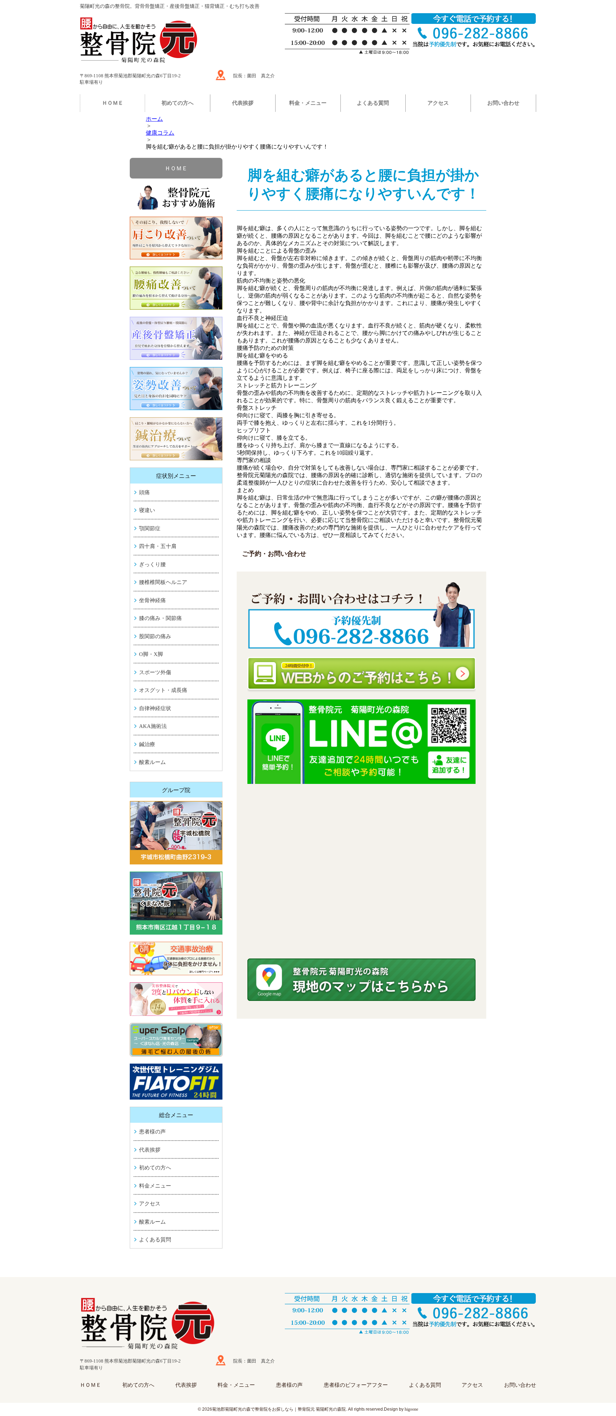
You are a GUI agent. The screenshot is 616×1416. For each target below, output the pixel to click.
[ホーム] (178, 41)
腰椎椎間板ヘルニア (163, 582)
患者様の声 (152, 1132)
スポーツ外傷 (155, 672)
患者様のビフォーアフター (356, 1385)
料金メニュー (155, 1186)
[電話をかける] (473, 1311)
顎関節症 (149, 528)
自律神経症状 (155, 708)
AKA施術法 (153, 726)
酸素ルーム (152, 762)
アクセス (438, 103)
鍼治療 (147, 744)
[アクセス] (220, 74)
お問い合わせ (503, 103)
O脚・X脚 (151, 654)
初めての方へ (177, 103)
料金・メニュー (308, 103)
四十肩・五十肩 (157, 546)
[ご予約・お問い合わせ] (361, 616)
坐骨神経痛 (152, 600)
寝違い (147, 510)
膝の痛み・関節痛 (160, 618)
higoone (411, 1409)
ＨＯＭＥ (112, 103)
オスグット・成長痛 (163, 690)
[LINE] (361, 741)
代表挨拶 (242, 103)
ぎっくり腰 (152, 564)
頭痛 (144, 492)
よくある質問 (373, 103)
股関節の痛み (155, 636)
